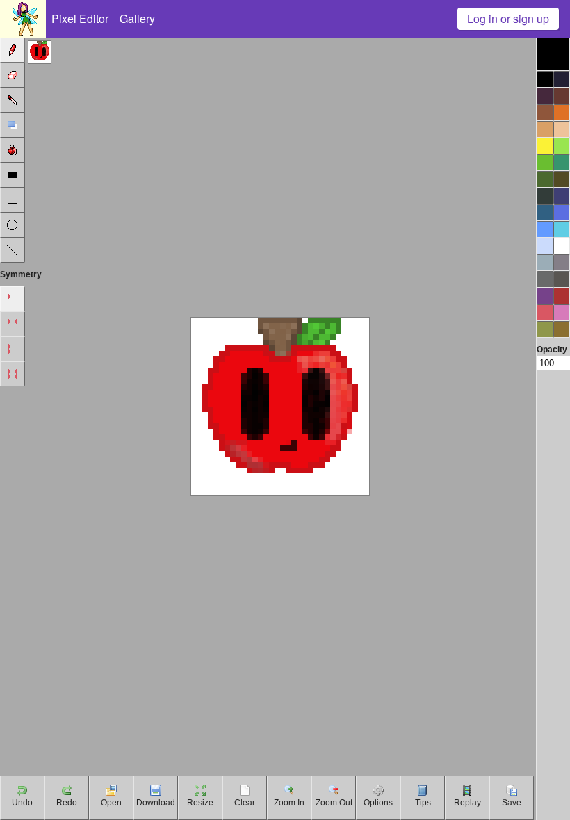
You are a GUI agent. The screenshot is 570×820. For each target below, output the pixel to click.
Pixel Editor (79, 18)
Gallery (137, 18)
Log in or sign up (508, 18)
